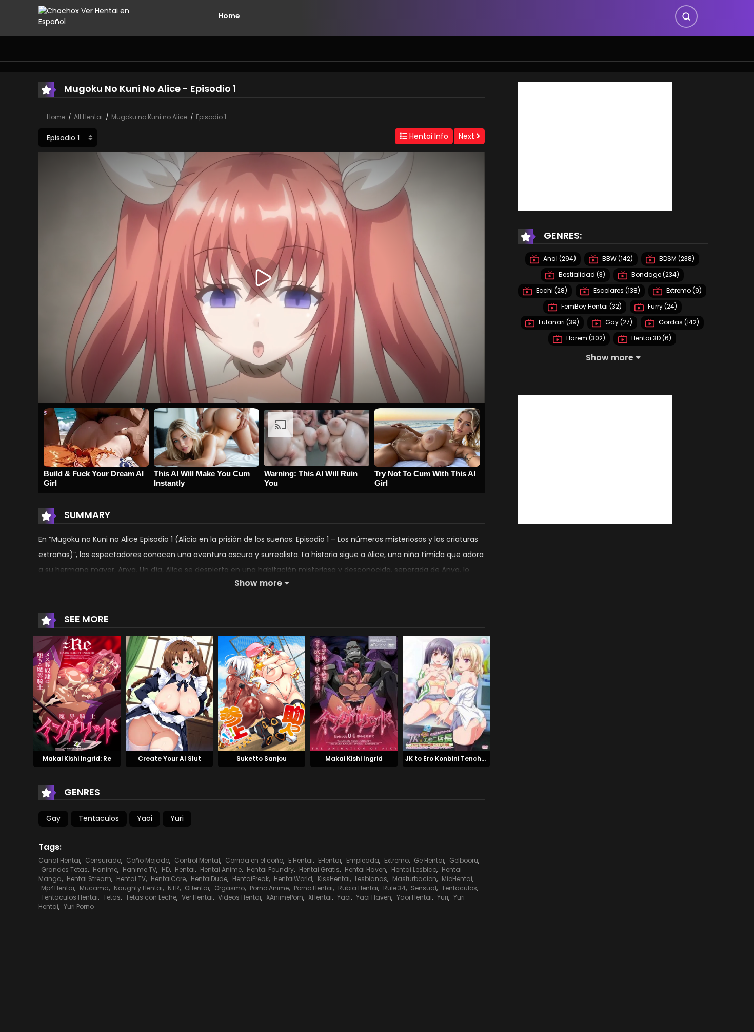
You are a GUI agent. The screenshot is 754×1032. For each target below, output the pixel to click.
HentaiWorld (293, 878)
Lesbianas (371, 878)
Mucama (94, 888)
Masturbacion (414, 878)
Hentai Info (427, 136)
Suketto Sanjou (261, 758)
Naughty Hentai (138, 888)
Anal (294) (559, 258)
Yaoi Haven (373, 897)
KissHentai (334, 878)
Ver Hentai (197, 897)
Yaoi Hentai (414, 897)
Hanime (105, 869)
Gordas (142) (678, 322)
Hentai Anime (221, 869)
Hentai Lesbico (413, 869)
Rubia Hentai (358, 888)
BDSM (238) (676, 258)
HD (166, 869)
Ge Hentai (429, 860)
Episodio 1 (211, 116)
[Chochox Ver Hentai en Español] (97, 15)
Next (468, 136)
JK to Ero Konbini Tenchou (447, 758)
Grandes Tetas (64, 869)
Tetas (112, 897)
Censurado (103, 860)
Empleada (362, 860)
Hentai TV (131, 878)
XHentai (320, 897)
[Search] (686, 16)
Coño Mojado (147, 860)
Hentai (185, 869)
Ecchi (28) (550, 290)
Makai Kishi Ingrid (354, 758)
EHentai (329, 860)
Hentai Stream (89, 878)
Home (229, 16)
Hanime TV (139, 869)
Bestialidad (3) (581, 274)
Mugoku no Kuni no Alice (149, 116)
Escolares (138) (616, 290)
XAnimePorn (284, 897)
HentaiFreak (250, 878)
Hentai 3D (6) (650, 338)
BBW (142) (617, 258)
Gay (53, 818)
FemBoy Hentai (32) (591, 306)
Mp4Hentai (57, 888)
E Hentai (300, 860)
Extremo (396, 860)
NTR (174, 888)
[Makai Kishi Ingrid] (354, 692)
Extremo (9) (683, 290)
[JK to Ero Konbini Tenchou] (446, 692)
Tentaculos (98, 818)
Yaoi (144, 818)
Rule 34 (394, 888)
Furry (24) (661, 306)
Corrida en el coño (254, 860)
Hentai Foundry (270, 869)
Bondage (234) (654, 274)
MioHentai (457, 878)
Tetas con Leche (151, 897)
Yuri (177, 818)
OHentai (197, 888)
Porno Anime (269, 888)
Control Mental (197, 860)
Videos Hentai (239, 897)
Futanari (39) (558, 322)
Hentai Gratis (319, 869)
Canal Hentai (59, 860)
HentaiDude (209, 878)
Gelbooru (463, 860)
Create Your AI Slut (169, 758)
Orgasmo (229, 888)
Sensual (423, 888)
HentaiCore (168, 878)
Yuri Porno (79, 906)
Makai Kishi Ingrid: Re (77, 758)
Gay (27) (618, 322)
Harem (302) (585, 338)
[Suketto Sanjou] (261, 692)
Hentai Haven (365, 869)
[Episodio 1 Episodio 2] (67, 137)
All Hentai (88, 116)
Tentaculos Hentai (69, 897)
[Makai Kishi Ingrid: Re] (77, 692)
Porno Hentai (313, 888)
